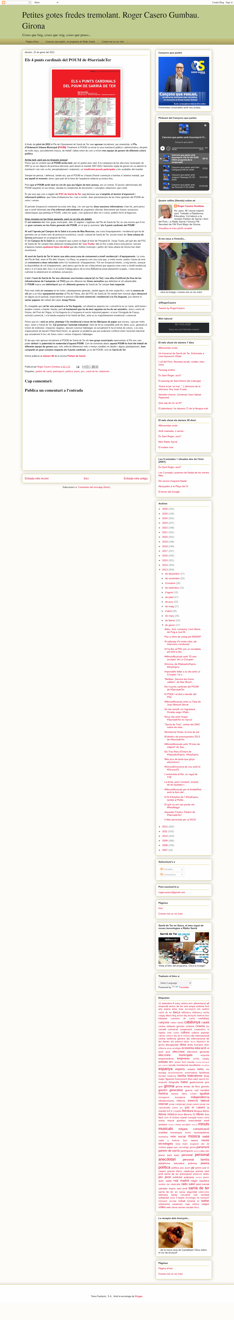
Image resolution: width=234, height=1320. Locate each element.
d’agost (169, 592)
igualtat (204, 1093)
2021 (165, 532)
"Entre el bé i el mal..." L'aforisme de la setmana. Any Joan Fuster (179, 388)
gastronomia (196, 1082)
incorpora (180, 1097)
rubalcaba (175, 1184)
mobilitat (163, 1132)
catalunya (192, 1022)
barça (176, 1012)
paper (170, 1147)
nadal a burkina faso (172, 1140)
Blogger (138, 1296)
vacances (177, 1204)
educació (200, 1048)
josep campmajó (177, 1104)
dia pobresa (177, 1041)
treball (181, 1201)
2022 (165, 527)
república (204, 1180)
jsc (181, 1107)
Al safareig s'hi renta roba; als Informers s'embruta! (180, 643)
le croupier (176, 1111)
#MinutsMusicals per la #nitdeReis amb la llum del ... (182, 791)
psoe (168, 1177)
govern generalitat (170, 1090)
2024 (165, 518)
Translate (184, 987)
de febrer (170, 620)
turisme (191, 1201)
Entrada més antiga (135, 478)
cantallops (203, 1018)
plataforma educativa (171, 1163)
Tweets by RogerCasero (171, 308)
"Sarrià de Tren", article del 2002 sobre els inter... (182, 726)
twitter (205, 1200)
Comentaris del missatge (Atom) (94, 487)
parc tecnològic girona (185, 1147)
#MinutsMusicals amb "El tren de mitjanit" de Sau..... (182, 745)
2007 (165, 850)
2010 (165, 836)
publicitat (177, 1177)
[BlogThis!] (87, 367)
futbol (184, 1082)
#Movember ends (167, 347)
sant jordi (182, 1188)
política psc (177, 1167)
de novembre (172, 578)
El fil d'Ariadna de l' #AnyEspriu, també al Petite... (181, 798)
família (181, 1075)
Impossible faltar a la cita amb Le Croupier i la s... (182, 673)
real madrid (181, 1180)
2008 (165, 845)
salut (192, 1184)
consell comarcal (168, 1029)
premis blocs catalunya (180, 1171)
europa (162, 1072)
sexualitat (185, 1195)
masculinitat (194, 1120)
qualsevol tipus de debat (56, 247)
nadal (205, 1136)
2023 (165, 522)
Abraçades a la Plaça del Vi (173, 486)
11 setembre (165, 1003)
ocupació (194, 1144)
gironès (205, 1086)
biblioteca (186, 1012)
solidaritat (163, 1197)
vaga (187, 1204)
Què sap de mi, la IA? (170, 403)
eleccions (179, 1051)
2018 (165, 546)
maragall (192, 1117)
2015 (165, 560)
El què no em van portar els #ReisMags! (179, 806)
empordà (205, 1055)
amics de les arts (178, 1006)
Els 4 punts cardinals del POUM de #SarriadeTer (181, 688)
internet (163, 1104)
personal (187, 1155)
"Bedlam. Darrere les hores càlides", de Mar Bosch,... (179, 680)
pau (203, 1150)
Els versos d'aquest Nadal (172, 481)
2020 (165, 537)
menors (171, 1125)
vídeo (161, 1207)
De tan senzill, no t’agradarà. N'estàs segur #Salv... (180, 710)
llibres (200, 1114)
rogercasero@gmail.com (171, 892)
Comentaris (169, 874)
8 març (176, 1003)
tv (198, 1201)
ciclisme (190, 1026)
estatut (191, 1069)
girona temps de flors (188, 1086)
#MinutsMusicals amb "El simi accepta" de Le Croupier (180, 658)
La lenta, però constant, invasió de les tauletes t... (181, 783)
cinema (200, 1026)
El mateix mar (165, 447)
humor (174, 1093)
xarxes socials (185, 1207)
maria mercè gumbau (172, 1120)
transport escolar (167, 1201)
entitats (163, 1062)
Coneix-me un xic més (113, 41)
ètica (196, 1207)
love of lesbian (171, 1117)
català (205, 1022)
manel (183, 1117)
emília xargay (201, 1059)
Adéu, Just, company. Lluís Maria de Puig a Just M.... (182, 630)
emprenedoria (166, 1058)
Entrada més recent (36, 478)
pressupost (186, 1174)
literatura (187, 1110)
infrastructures (166, 1100)
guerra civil (191, 1090)
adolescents (187, 1003)
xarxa (174, 1207)
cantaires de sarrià (183, 1018)
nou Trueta (88, 244)
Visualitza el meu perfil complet (175, 228)
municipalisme (201, 1132)
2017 (165, 551)
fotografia (174, 1082)
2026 (165, 508)
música (194, 1136)
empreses (183, 1058)
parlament (202, 1147)
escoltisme (195, 1065)
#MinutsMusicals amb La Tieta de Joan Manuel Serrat (182, 703)
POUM (62, 147)
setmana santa (167, 1194)
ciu (207, 1026)
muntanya (163, 1137)
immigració (163, 1097)
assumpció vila (193, 1009)
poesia (205, 1163)
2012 (165, 826)
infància (181, 1100)
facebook (204, 1072)
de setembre (172, 587)
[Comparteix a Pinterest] (96, 367)
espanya (165, 1069)
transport (204, 1198)
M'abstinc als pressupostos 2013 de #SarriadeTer (182, 738)
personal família (196, 1159)
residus (162, 1184)
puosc (206, 1177)
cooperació (186, 1029)
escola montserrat (178, 1065)
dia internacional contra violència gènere (183, 1037)
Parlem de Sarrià (76, 356)
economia (188, 1048)
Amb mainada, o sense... (172, 431)
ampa (192, 1006)
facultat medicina (167, 1076)
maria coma (203, 1117)
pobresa (192, 1163)
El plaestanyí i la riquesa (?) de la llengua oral (183, 408)
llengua (198, 1111)
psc (83, 371)
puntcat (199, 1177)
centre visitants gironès (171, 1026)
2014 (165, 565)
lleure (180, 1114)
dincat (192, 1042)
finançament (181, 1079)
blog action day (179, 1015)
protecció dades (201, 1174)
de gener (170, 625)
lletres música (167, 1114)
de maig (170, 606)
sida (195, 1195)
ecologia (177, 1048)
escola (190, 1062)
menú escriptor (182, 1124)
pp (192, 1167)
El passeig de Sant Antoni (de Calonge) (179, 380)
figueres (169, 1079)
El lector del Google (169, 491)
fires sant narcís (196, 1079)
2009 (165, 840)
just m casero (195, 1107)
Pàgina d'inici (32, 41)
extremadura (191, 1073)
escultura (205, 1065)
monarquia (176, 1132)
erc (171, 1062)
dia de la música (182, 1036)
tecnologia (191, 1198)
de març (170, 615)
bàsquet (162, 1018)
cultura (185, 1032)
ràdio (184, 1184)
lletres (206, 1111)
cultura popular (200, 1032)
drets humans (195, 1044)
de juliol (169, 597)
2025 (165, 513)
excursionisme (175, 1073)
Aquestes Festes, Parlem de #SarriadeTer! (179, 813)
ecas (169, 1048)
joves (175, 1107)
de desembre (172, 573)
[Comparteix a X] (90, 367)
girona (169, 1086)
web (168, 1207)
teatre (181, 1197)
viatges (205, 1204)
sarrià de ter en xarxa (171, 1191)
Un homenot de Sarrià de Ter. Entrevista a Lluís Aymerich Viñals (181, 355)
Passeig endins (166, 370)
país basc (173, 1155)
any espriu (164, 1009)
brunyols (192, 1015)
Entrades (168, 869)
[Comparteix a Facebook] (93, 367)
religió (194, 1180)
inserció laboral (198, 1100)
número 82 (48, 356)
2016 (165, 555)
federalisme (194, 1075)
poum (77, 371)
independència (200, 1097)
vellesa (195, 1204)
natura (194, 1140)
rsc (168, 1184)
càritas (161, 1036)
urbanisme (104, 371)
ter (198, 1198)
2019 (165, 541)
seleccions (204, 1192)
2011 (165, 831)
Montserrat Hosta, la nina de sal (181, 732)
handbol (204, 1090)
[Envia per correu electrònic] (83, 367)
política (69, 371)
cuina (176, 1033)
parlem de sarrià (44, 371)
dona (183, 1044)
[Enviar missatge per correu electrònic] (77, 366)
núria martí (181, 1144)
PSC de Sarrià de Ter (70, 194)
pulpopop (189, 1177)
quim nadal (165, 1180)
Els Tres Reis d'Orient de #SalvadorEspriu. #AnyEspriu (181, 753)
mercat (194, 1125)
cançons (163, 1022)
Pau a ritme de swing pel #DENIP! (182, 636)
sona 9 (173, 1198)
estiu (200, 1069)
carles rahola (176, 1022)
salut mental (202, 1184)
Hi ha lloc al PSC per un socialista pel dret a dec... (182, 650)
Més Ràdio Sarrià (167, 441)
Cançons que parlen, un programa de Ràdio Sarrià (70, 41)
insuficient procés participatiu (99, 169)
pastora (197, 1151)
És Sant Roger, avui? (169, 375)
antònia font (202, 1006)
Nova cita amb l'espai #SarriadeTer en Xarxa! (178, 718)
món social (178, 1136)
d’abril (168, 611)
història (163, 1093)
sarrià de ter (92, 371)
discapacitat (172, 1044)
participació (58, 371)
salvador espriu (167, 1188)
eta (207, 1069)
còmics (169, 1036)
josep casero (192, 1104)
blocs (168, 1015)
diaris (186, 1041)
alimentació (200, 1003)
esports (180, 1069)
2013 (165, 569)
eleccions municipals (175, 1055)
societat (205, 1194)
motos (188, 1132)
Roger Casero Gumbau (190, 206)
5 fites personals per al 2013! (180, 819)
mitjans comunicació (193, 1129)
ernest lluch (180, 1062)
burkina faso (203, 1015)
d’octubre (170, 583)
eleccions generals (198, 1051)
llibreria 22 (189, 1114)
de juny (169, 601)
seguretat (192, 1191)
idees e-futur (189, 1094)
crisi (169, 1032)
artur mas (177, 1009)
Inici (86, 478)
